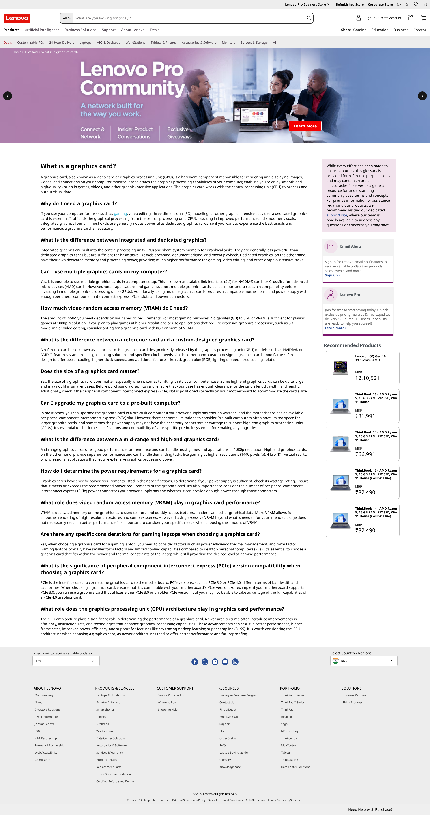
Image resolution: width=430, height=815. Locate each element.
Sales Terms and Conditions (225, 800)
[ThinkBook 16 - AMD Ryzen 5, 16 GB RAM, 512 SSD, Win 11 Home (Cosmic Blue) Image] (340, 482)
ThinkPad (287, 709)
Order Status (227, 738)
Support (224, 724)
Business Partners (354, 695)
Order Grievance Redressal (113, 774)
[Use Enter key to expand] (404, 18)
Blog (222, 731)
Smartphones (105, 709)
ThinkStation (289, 760)
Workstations (105, 731)
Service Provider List (171, 695)
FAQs (222, 745)
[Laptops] (93, 42)
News (38, 702)
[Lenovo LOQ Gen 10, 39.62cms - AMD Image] (340, 368)
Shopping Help (168, 709)
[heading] (376, 360)
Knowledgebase (230, 767)
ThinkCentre (289, 738)
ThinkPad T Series (292, 695)
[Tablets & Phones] (178, 42)
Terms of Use (161, 800)
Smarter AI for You (108, 702)
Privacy (131, 800)
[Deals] (13, 42)
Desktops (102, 724)
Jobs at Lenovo (45, 724)
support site (337, 215)
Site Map (144, 800)
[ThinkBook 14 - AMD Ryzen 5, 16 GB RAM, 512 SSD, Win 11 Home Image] (340, 444)
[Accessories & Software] (218, 42)
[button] (399, 4)
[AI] (278, 42)
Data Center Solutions (110, 738)
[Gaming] (368, 29)
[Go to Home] (17, 18)
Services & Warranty (109, 752)
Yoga (284, 724)
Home (17, 52)
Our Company (44, 695)
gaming (120, 213)
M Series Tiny (290, 731)
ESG (37, 731)
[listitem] (363, 368)
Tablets (101, 717)
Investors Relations (47, 709)
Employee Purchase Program (238, 695)
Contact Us (226, 702)
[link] (406, 5)
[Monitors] (237, 42)
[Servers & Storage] (269, 42)
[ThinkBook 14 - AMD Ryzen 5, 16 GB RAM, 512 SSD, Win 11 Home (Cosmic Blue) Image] (340, 520)
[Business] (409, 29)
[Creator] (428, 29)
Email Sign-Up (228, 717)
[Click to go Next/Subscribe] (92, 661)
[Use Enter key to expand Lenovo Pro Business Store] (329, 4)
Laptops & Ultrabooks (110, 695)
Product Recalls (106, 760)
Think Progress (353, 702)
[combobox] (66, 18)
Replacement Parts (108, 767)
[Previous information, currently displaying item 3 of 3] (7, 95)
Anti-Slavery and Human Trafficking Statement (274, 800)
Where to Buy (167, 702)
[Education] (390, 29)
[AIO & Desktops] (122, 42)
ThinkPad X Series (293, 702)
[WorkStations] (147, 42)
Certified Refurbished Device (115, 781)
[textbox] (364, 661)
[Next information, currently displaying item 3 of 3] (422, 95)
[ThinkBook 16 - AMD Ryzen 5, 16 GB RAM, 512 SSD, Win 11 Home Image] (340, 406)
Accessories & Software (111, 745)
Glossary (31, 52)
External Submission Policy (188, 800)
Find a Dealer (228, 709)
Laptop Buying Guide (233, 752)
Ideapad (286, 717)
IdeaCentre (288, 745)
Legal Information (47, 717)
